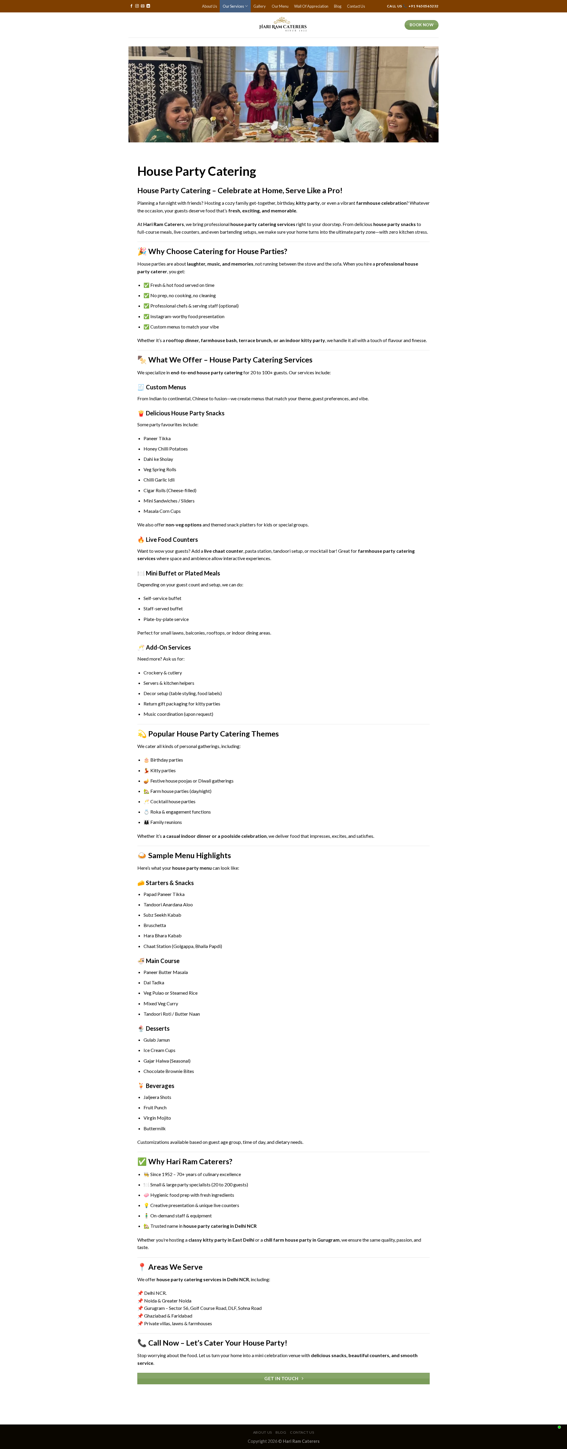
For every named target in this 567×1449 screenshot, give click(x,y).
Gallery (259, 6)
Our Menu (280, 6)
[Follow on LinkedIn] (148, 6)
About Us (209, 6)
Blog (337, 6)
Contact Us (356, 6)
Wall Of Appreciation (311, 6)
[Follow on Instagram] (137, 6)
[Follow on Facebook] (131, 6)
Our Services (233, 6)
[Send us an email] (142, 6)
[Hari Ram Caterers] (283, 25)
